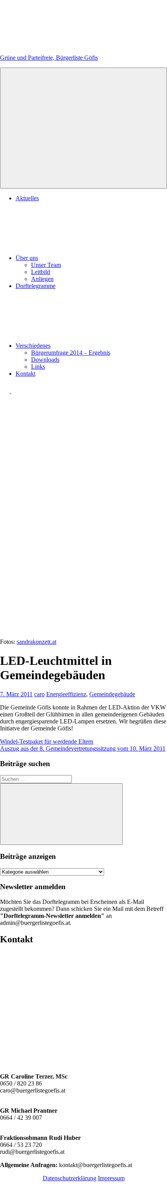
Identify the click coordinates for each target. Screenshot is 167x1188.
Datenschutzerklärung (69, 1178)
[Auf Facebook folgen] (5, 391)
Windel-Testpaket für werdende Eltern (46, 741)
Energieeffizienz (66, 694)
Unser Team (46, 265)
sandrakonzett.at (36, 641)
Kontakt (25, 373)
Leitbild (40, 272)
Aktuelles (27, 198)
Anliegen (42, 279)
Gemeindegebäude (112, 694)
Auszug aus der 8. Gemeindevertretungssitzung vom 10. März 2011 (82, 748)
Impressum (111, 1178)
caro (39, 694)
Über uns (27, 258)
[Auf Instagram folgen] (16, 391)
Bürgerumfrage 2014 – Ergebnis (70, 352)
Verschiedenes (33, 345)
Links (38, 366)
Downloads (45, 359)
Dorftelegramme (36, 286)
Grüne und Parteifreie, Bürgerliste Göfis (49, 57)
